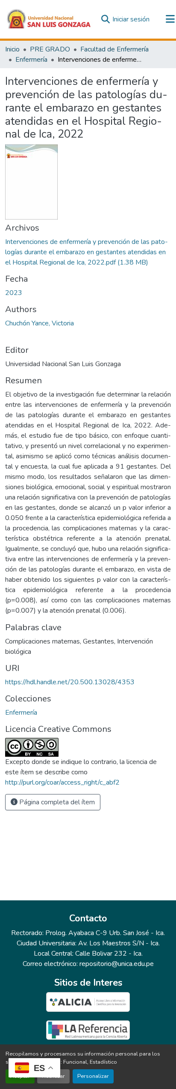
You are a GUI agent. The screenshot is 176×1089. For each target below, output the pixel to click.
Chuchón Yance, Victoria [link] (39, 323)
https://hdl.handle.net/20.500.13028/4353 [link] (70, 682)
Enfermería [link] (31, 59)
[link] (88, 252)
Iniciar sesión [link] (131, 19)
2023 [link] (13, 293)
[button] (49, 19)
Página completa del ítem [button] (56, 802)
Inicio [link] (12, 49)
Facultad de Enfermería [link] (114, 49)
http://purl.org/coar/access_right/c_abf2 (62, 782)
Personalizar (93, 1076)
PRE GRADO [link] (50, 49)
